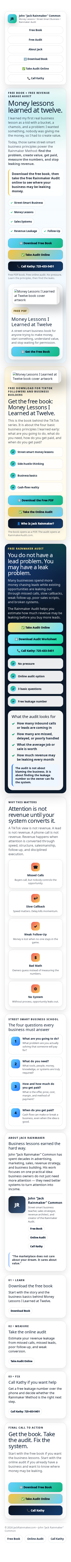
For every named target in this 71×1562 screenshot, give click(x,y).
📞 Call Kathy (35, 78)
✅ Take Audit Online (35, 68)
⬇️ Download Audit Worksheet (36, 639)
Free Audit (35, 39)
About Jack (35, 49)
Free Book (35, 30)
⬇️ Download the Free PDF (36, 500)
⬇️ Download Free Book (35, 243)
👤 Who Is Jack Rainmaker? (35, 523)
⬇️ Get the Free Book (35, 351)
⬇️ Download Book (36, 59)
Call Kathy (36, 1246)
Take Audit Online (21, 1361)
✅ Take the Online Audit (35, 512)
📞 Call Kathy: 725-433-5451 (35, 266)
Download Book (20, 1311)
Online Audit (38, 1237)
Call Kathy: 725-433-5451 (25, 1411)
